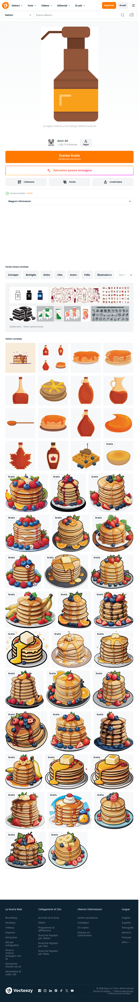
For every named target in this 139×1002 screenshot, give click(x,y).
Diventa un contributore (84, 934)
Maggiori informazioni (19, 201)
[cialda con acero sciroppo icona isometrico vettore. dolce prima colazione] (86, 456)
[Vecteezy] (5, 5)
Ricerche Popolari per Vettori (48, 937)
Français (124, 937)
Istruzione (11, 937)
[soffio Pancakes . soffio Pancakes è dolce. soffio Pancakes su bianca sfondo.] (118, 456)
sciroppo (13, 274)
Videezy (9, 927)
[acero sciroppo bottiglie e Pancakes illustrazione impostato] (53, 358)
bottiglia (31, 274)
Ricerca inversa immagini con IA (13, 954)
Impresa (10, 932)
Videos (45, 5)
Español (123, 922)
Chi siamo (83, 927)
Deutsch (124, 932)
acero (73, 274)
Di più (78, 5)
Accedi (123, 5)
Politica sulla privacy (121, 991)
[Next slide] (125, 275)
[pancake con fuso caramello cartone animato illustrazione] (20, 358)
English (123, 917)
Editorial (62, 5)
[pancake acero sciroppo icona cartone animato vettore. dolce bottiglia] (86, 358)
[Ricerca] (123, 15)
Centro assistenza (87, 917)
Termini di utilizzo (99, 991)
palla (87, 274)
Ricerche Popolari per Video (48, 952)
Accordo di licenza (48, 917)
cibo (60, 274)
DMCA (41, 922)
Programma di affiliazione (46, 929)
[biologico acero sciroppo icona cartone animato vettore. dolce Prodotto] (86, 391)
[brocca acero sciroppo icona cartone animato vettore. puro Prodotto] (118, 391)
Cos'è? (30, 193)
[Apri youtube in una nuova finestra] (72, 990)
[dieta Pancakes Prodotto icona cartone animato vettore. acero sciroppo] (53, 423)
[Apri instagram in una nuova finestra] (45, 990)
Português (125, 927)
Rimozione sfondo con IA (13, 965)
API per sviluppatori (12, 944)
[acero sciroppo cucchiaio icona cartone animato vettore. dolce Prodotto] (20, 423)
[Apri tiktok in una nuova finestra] (61, 990)
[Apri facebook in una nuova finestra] (39, 990)
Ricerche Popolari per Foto (48, 945)
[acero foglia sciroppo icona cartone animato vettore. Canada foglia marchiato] (20, 456)
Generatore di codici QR (13, 973)
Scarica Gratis (69, 156)
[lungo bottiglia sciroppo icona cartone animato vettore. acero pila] (20, 391)
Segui (86, 144)
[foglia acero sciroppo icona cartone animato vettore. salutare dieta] (53, 456)
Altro (122, 942)
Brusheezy (11, 917)
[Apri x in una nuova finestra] (66, 990)
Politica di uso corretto (116, 993)
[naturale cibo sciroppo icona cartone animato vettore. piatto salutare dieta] (118, 358)
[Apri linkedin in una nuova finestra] (50, 990)
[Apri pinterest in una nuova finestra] (56, 990)
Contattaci (83, 922)
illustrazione (104, 274)
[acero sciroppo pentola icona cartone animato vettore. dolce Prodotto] (86, 423)
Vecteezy (10, 922)
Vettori (16, 5)
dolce (46, 274)
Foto (30, 5)
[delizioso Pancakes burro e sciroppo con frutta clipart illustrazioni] (26, 493)
